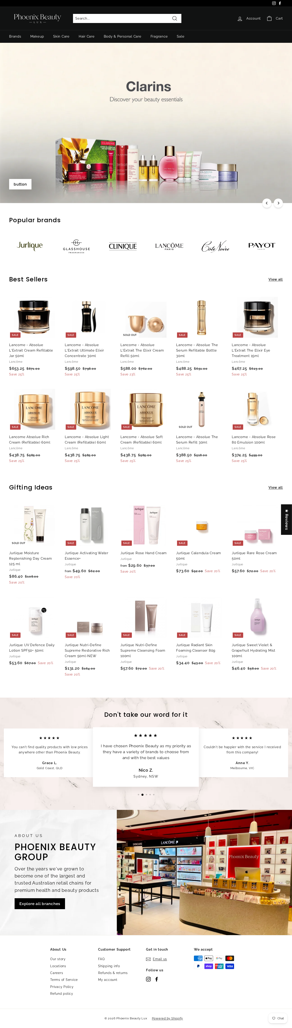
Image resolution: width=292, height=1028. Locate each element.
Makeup (37, 36)
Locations (58, 966)
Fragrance (159, 36)
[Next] (278, 203)
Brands (15, 36)
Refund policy (61, 993)
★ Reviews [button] (286, 519)
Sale (180, 36)
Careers (56, 973)
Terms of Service (64, 980)
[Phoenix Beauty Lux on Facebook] (156, 979)
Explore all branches (39, 903)
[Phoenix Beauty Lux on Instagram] (148, 979)
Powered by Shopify (167, 1018)
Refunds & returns (113, 973)
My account (107, 980)
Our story (58, 959)
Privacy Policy (62, 987)
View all (276, 279)
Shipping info (109, 966)
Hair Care (87, 36)
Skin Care (61, 36)
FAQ (101, 959)
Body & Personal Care (122, 36)
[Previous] (266, 203)
